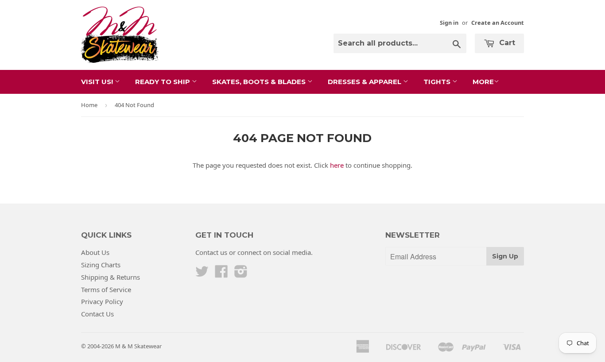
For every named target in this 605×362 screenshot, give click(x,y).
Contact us (211, 252)
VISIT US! (98, 81)
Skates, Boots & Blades (259, 81)
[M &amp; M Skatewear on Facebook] (221, 274)
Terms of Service (106, 289)
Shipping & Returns (110, 277)
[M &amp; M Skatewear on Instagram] (241, 274)
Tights (437, 81)
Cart (506, 43)
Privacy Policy (102, 301)
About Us (95, 252)
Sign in (449, 23)
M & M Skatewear (138, 346)
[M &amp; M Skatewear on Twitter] (202, 274)
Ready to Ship (163, 81)
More (483, 81)
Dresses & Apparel (365, 81)
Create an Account (497, 23)
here (337, 165)
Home (89, 105)
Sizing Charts (100, 264)
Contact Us (97, 313)
